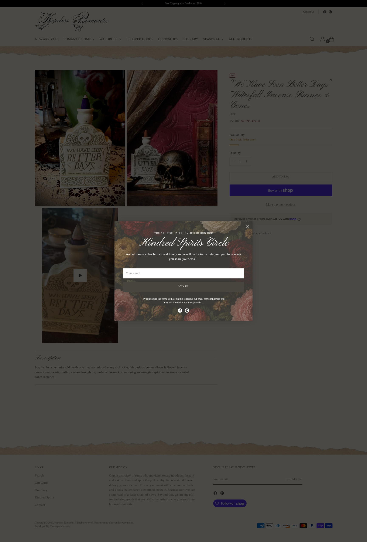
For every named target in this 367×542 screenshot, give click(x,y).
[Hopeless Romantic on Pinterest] (186, 311)
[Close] (247, 226)
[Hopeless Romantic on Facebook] (180, 311)
